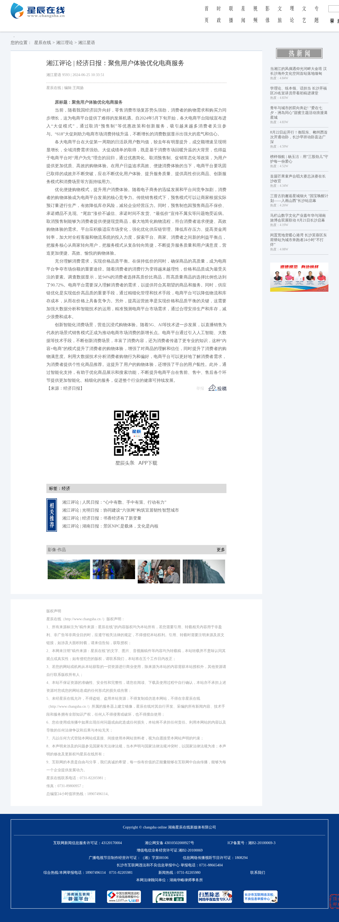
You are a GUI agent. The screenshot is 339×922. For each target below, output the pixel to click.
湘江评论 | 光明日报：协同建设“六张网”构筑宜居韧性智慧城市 (120, 510)
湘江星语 (86, 42)
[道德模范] (299, 277)
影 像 (267, 18)
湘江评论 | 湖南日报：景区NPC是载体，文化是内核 (110, 526)
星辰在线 (42, 42)
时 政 (219, 18)
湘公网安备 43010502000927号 (169, 843)
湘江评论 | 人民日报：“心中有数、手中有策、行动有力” (114, 502)
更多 (221, 549)
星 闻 (243, 18)
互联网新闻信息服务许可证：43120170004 (87, 843)
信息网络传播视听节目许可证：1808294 (215, 858)
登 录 (332, 15)
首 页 (206, 18)
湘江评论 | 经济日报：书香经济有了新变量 (101, 518)
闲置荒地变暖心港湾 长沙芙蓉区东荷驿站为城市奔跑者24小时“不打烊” (298, 240)
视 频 (255, 18)
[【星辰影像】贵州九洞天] (114, 569)
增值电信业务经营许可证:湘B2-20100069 (170, 850)
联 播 (231, 18)
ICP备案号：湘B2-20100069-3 (251, 843)
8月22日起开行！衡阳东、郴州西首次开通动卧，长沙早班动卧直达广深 (299, 137)
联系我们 (257, 873)
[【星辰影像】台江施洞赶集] (159, 571)
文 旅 (280, 18)
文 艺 (304, 18)
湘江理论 (64, 42)
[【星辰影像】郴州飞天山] (204, 571)
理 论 (292, 18)
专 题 (316, 18)
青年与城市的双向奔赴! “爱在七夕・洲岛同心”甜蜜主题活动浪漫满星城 (298, 112)
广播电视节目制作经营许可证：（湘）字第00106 (128, 858)
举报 (200, 388)
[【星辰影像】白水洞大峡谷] (69, 569)
